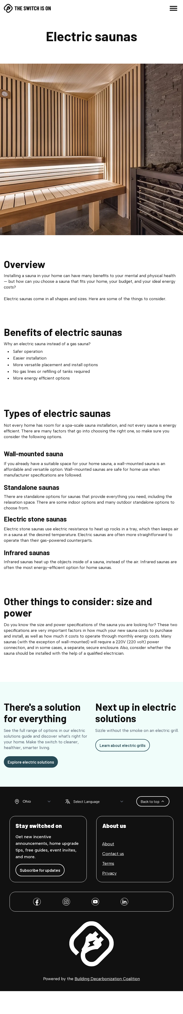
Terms (108, 863)
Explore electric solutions (31, 762)
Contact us (113, 853)
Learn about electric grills (123, 745)
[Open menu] (173, 8)
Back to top (150, 801)
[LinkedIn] (124, 902)
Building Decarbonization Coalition (107, 978)
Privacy (109, 873)
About (108, 844)
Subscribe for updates (40, 870)
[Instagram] (66, 902)
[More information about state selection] (17, 801)
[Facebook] (37, 902)
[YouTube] (95, 902)
